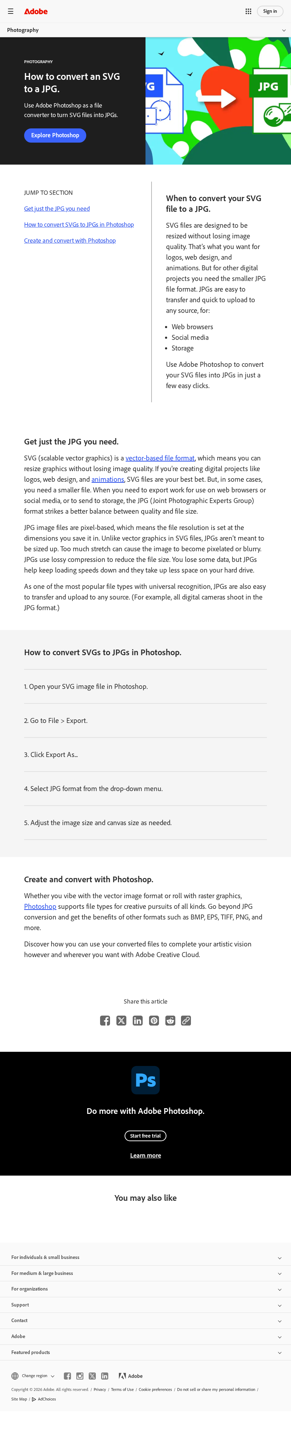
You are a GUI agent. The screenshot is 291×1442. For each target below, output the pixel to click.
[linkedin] (104, 1376)
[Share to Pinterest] (154, 1021)
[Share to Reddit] (170, 1021)
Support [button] (20, 1305)
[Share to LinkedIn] (138, 1021)
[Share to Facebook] (105, 1021)
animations (108, 479)
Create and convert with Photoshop (70, 240)
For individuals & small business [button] (45, 1257)
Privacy (100, 1389)
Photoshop (40, 906)
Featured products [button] (30, 1352)
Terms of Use (122, 1389)
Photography (23, 30)
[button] (248, 11)
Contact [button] (19, 1320)
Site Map (19, 1399)
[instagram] (79, 1376)
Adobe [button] (18, 1336)
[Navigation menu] (10, 11)
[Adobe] (35, 11)
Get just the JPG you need (57, 208)
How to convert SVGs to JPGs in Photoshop (79, 224)
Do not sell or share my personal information (216, 1389)
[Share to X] (121, 1021)
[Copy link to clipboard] (186, 1021)
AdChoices (47, 1399)
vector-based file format (160, 458)
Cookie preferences (155, 1389)
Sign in (270, 11)
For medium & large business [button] (42, 1273)
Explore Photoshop (55, 135)
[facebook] (67, 1376)
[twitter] (92, 1376)
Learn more (145, 1155)
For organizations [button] (29, 1289)
